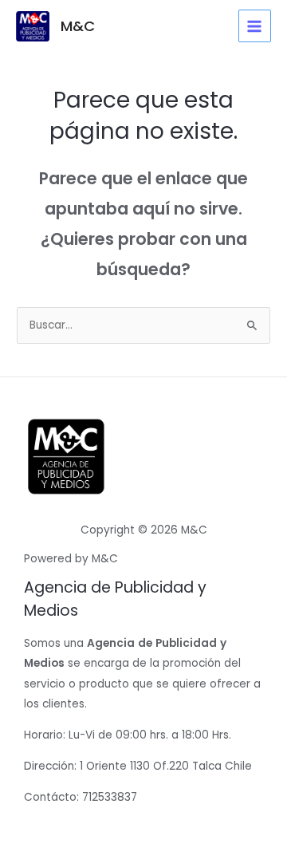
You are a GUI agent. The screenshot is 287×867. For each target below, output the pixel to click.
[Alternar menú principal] (254, 26)
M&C (78, 26)
